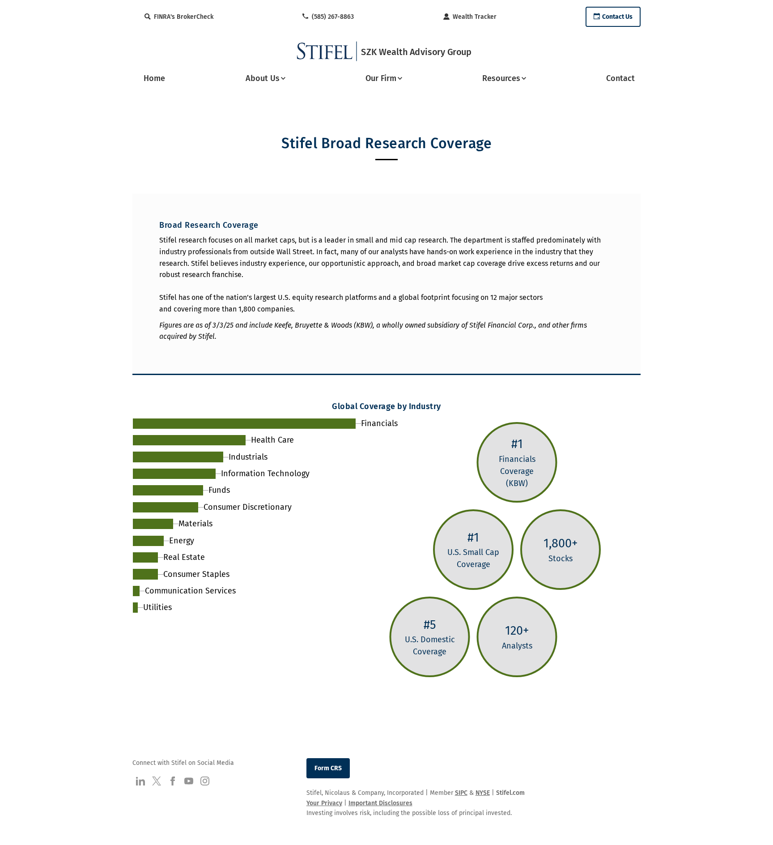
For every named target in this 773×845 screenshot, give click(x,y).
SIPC (461, 793)
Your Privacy (324, 803)
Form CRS (328, 768)
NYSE (483, 793)
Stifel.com (510, 793)
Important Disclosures (380, 803)
